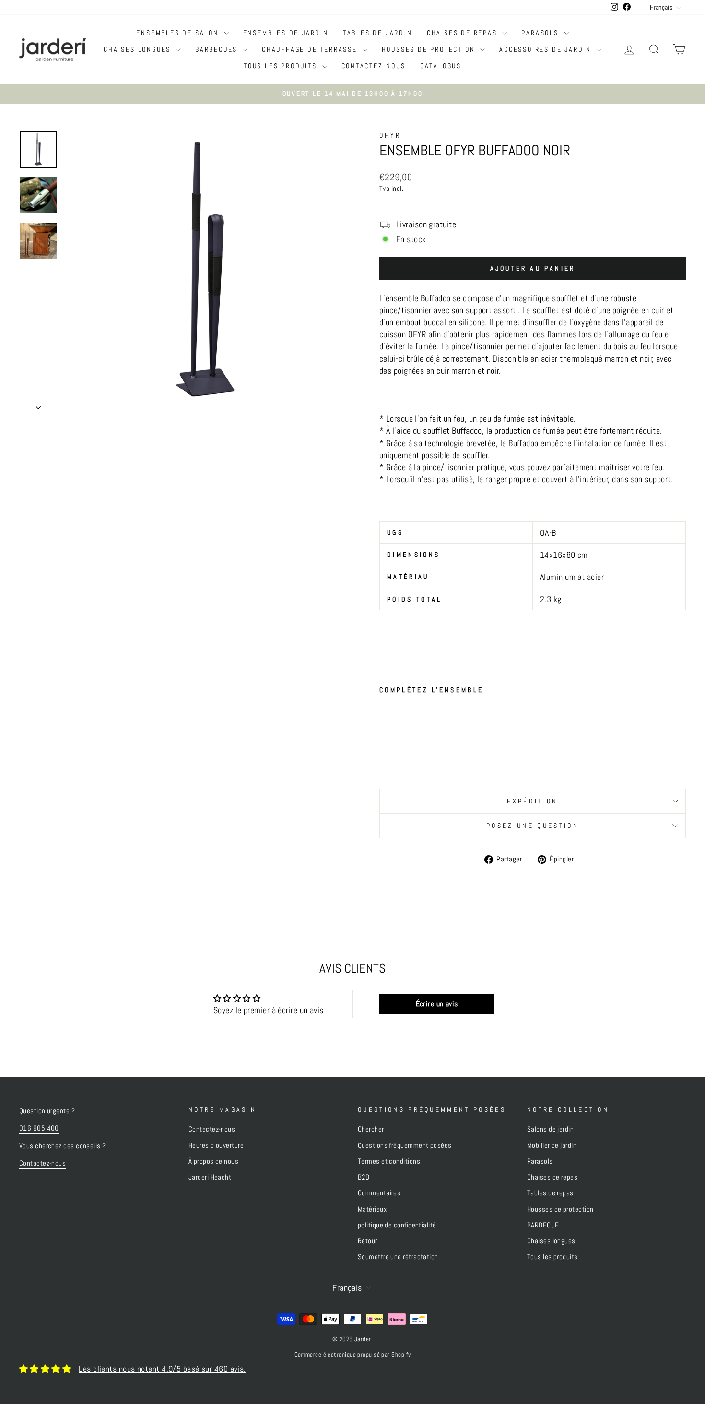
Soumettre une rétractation (398, 1257)
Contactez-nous (373, 65)
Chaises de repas (463, 32)
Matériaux (372, 1209)
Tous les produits (281, 65)
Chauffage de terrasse (311, 49)
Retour (367, 1241)
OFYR (390, 135)
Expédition (532, 801)
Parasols (541, 32)
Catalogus (440, 65)
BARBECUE (543, 1225)
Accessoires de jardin (546, 49)
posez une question (532, 825)
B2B (363, 1177)
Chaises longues (139, 49)
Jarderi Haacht (209, 1177)
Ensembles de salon (178, 32)
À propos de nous (213, 1161)
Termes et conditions (389, 1161)
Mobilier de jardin (551, 1145)
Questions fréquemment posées (405, 1145)
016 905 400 (39, 1128)
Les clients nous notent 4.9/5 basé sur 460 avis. (162, 1368)
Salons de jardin (550, 1129)
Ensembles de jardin (286, 32)
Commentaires (379, 1193)
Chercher (371, 1129)
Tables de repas (550, 1193)
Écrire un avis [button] (437, 1004)
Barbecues (217, 49)
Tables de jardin (377, 32)
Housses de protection (430, 49)
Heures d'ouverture (216, 1145)
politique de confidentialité (397, 1225)
